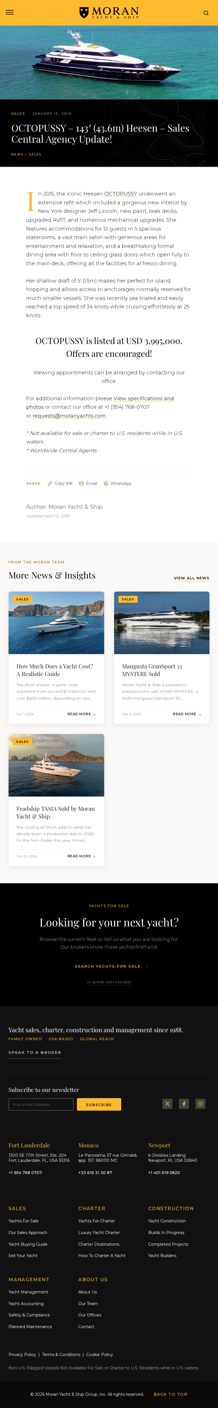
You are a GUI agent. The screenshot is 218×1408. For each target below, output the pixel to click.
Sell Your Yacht (23, 1255)
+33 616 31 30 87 (95, 1172)
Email (91, 483)
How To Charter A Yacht (101, 1255)
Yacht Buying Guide (28, 1244)
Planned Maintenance (30, 1326)
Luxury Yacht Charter (99, 1232)
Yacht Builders (162, 1255)
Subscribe (99, 1105)
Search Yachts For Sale (108, 966)
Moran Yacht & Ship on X (167, 1104)
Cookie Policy (99, 1354)
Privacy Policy (22, 1354)
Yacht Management (28, 1292)
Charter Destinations (98, 1244)
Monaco (88, 1145)
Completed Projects (168, 1244)
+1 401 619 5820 (164, 1172)
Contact (86, 1326)
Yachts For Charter (96, 1221)
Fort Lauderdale (29, 1145)
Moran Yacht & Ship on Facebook (184, 1104)
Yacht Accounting (26, 1303)
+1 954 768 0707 (25, 1172)
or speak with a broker (109, 981)
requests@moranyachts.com (69, 416)
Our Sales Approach (28, 1232)
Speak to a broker (35, 1052)
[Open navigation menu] (9, 13)
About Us (87, 1292)
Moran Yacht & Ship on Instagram (200, 1104)
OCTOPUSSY (120, 194)
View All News (191, 578)
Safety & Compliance (29, 1315)
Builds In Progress (166, 1232)
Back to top (171, 1394)
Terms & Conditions (61, 1354)
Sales (35, 154)
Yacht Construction (167, 1221)
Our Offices (89, 1315)
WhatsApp (121, 483)
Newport (159, 1145)
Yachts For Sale (24, 1221)
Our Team (88, 1303)
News (17, 154)
